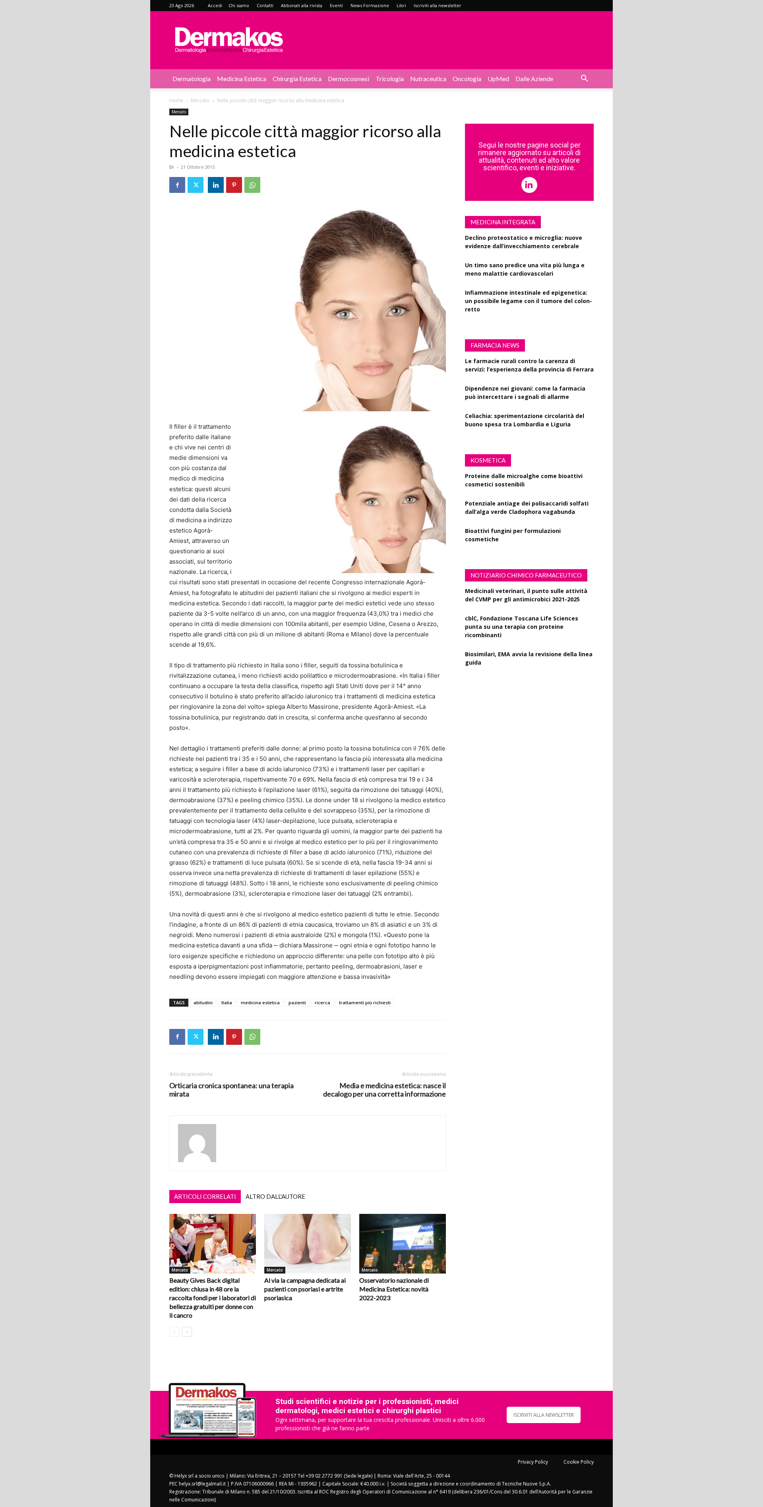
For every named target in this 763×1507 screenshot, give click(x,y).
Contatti (265, 5)
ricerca (322, 1002)
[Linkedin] (216, 185)
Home (176, 100)
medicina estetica (260, 1002)
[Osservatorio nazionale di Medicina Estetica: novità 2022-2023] (402, 1244)
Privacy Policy (533, 1461)
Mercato (200, 100)
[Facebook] (177, 185)
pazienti (297, 1002)
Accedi (215, 5)
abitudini (203, 1002)
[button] (584, 79)
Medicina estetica (241, 78)
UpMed (498, 78)
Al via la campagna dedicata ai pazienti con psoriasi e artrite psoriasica (305, 1288)
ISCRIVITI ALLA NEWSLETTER (543, 1415)
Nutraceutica (428, 78)
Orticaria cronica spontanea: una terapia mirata (231, 1089)
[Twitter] (195, 185)
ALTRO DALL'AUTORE (275, 1196)
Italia (226, 1002)
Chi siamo (239, 5)
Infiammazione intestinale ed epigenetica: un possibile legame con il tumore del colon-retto (528, 301)
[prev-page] (174, 1332)
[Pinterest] (234, 185)
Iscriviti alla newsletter (437, 5)
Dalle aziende (534, 78)
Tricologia (390, 78)
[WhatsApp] (252, 185)
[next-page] (187, 1332)
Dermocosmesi (348, 78)
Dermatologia (191, 78)
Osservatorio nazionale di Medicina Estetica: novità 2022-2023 (394, 1288)
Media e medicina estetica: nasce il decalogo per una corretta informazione (384, 1089)
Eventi (336, 5)
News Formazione (370, 5)
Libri (401, 5)
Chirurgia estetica (297, 78)
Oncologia (467, 78)
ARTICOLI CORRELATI (205, 1196)
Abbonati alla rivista (301, 5)
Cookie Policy (579, 1461)
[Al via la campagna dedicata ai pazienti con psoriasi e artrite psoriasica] (307, 1244)
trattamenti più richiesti (365, 1002)
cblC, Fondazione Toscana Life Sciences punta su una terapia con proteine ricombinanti (521, 626)
